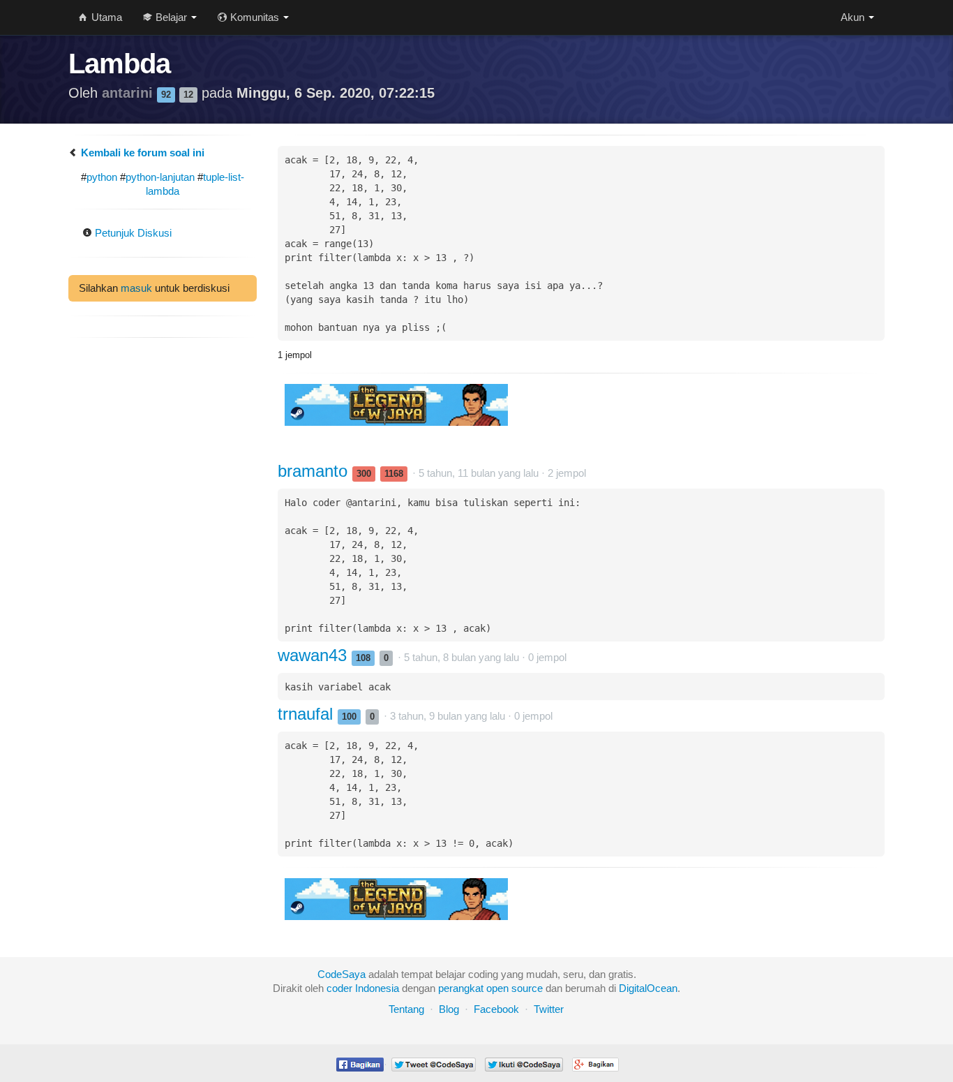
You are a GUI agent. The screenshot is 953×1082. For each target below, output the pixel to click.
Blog (449, 1009)
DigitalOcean (648, 988)
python (102, 177)
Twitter (549, 1009)
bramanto (315, 470)
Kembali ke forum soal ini (141, 152)
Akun (854, 17)
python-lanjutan (160, 177)
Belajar (171, 17)
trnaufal (308, 713)
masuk (136, 288)
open (497, 988)
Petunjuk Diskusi (132, 233)
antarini (129, 93)
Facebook (496, 1009)
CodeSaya (341, 974)
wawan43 (315, 655)
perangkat (460, 988)
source (527, 988)
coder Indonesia (363, 988)
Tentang (406, 1009)
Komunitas (254, 17)
